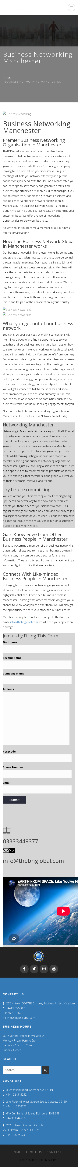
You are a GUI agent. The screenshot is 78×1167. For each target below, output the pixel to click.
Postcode (9, 751)
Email (6, 783)
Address (8, 689)
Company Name (13, 673)
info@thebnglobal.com (24, 622)
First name (10, 642)
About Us (34, 1152)
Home (9, 78)
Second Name (12, 658)
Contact (54, 1152)
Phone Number (13, 767)
